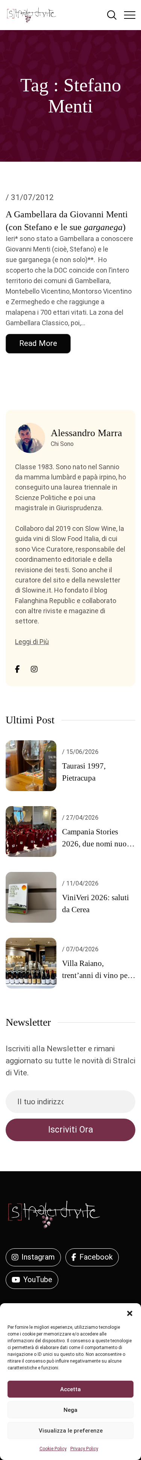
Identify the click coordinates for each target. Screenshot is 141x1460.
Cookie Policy (53, 1448)
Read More (38, 343)
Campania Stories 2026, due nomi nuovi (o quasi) (97, 843)
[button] (129, 1312)
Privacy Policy (84, 1448)
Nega (70, 1410)
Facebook (96, 1256)
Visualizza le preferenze (71, 1430)
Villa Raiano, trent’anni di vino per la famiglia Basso (96, 975)
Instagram (38, 1256)
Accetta (70, 1389)
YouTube (37, 1279)
